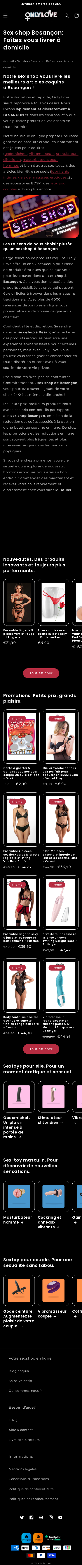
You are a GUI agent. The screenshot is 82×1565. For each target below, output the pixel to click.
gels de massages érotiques (42, 177)
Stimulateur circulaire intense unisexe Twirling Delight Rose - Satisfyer (60, 939)
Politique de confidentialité (31, 1489)
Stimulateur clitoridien (50, 1120)
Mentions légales (23, 1469)
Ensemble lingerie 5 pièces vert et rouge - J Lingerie (18, 634)
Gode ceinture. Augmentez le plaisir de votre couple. (18, 1318)
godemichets (16, 154)
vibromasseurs (41, 154)
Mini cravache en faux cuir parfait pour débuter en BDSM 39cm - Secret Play (60, 773)
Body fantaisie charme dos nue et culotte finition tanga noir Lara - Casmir (21, 1022)
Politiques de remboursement (33, 1499)
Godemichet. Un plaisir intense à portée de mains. (16, 1127)
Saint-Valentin (20, 1381)
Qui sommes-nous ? (25, 1391)
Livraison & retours (24, 1440)
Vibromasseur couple (52, 1314)
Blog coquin (19, 1371)
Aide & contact (21, 1430)
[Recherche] (67, 15)
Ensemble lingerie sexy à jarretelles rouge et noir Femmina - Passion (21, 937)
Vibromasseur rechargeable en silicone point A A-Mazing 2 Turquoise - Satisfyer (59, 1024)
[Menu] (5, 15)
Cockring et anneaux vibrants (50, 1222)
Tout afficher (41, 673)
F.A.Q (13, 1420)
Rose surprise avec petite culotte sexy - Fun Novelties (52, 634)
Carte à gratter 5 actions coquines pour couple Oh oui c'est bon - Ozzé (21, 773)
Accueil (8, 61)
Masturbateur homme (17, 1220)
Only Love (45, 1563)
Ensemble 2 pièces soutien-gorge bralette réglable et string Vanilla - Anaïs (21, 856)
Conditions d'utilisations (29, 1479)
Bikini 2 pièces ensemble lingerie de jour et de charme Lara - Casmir (60, 856)
